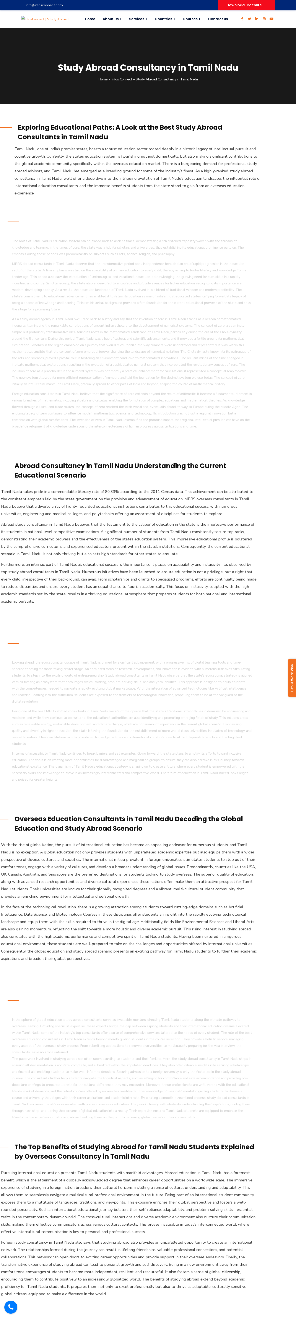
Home (103, 79)
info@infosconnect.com (44, 5)
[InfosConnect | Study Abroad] (44, 19)
